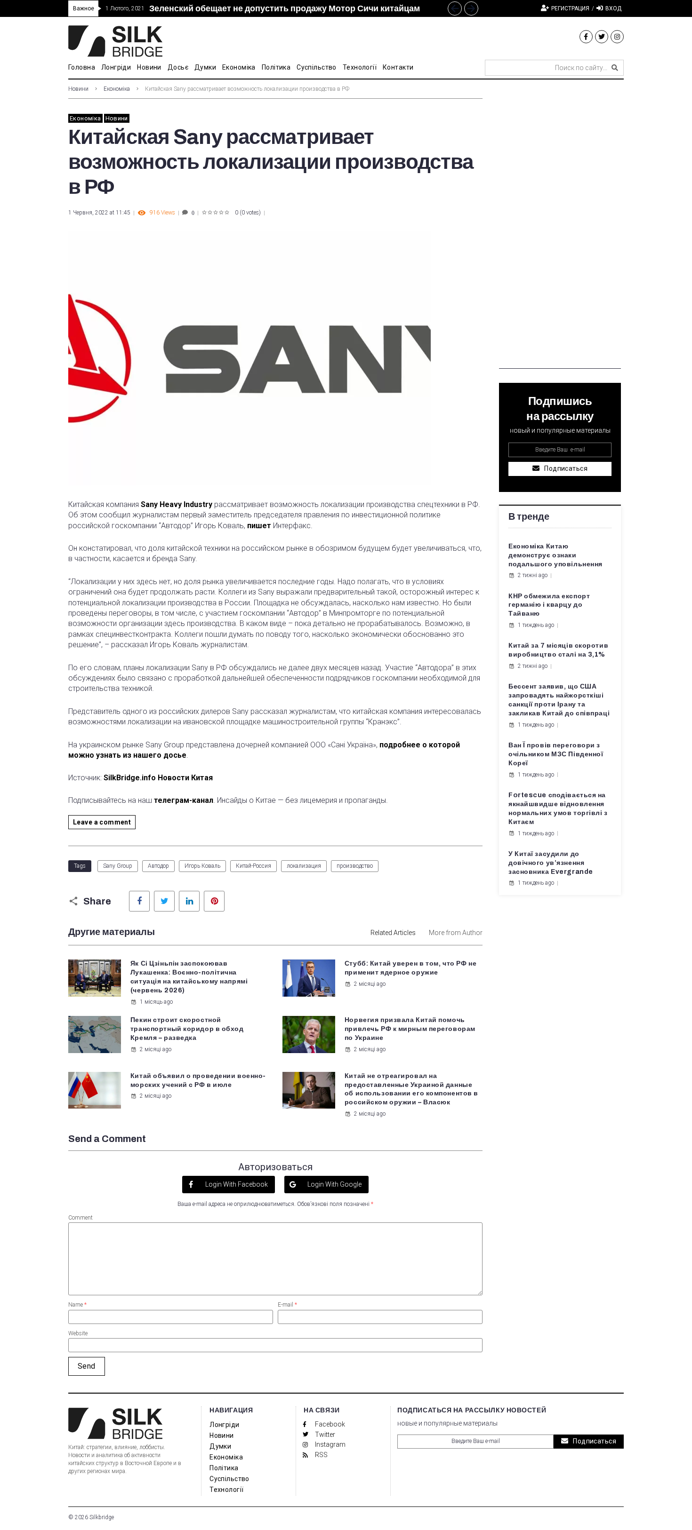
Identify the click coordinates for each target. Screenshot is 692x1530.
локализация (304, 866)
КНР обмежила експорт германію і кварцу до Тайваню (549, 605)
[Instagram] (617, 36)
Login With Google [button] (334, 1184)
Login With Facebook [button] (236, 1184)
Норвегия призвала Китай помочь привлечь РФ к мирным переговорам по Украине (410, 1028)
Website (78, 1333)
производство (355, 866)
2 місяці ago (370, 984)
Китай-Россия (253, 866)
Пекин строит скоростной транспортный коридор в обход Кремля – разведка (187, 1028)
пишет (259, 525)
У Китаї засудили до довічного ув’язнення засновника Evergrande (550, 862)
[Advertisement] (560, 228)
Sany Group (117, 866)
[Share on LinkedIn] (189, 901)
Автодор (158, 866)
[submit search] (615, 67)
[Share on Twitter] (164, 901)
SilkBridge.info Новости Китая (159, 777)
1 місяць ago (156, 1002)
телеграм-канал (183, 800)
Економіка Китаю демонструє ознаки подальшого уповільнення (555, 555)
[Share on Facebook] (139, 901)
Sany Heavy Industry (176, 504)
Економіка (117, 89)
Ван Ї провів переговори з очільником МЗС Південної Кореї (555, 754)
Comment (80, 1217)
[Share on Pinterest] (214, 901)
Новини (78, 89)
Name (77, 1304)
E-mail (287, 1304)
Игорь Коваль (202, 866)
